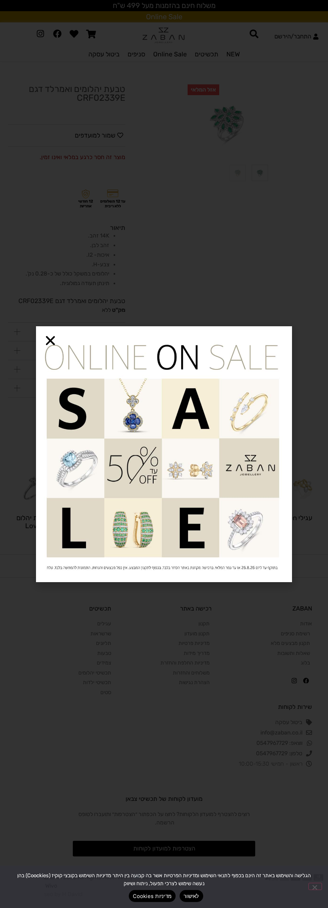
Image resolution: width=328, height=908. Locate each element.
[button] (50, 340)
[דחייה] (315, 886)
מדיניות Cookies (152, 896)
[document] (164, 454)
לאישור (191, 896)
